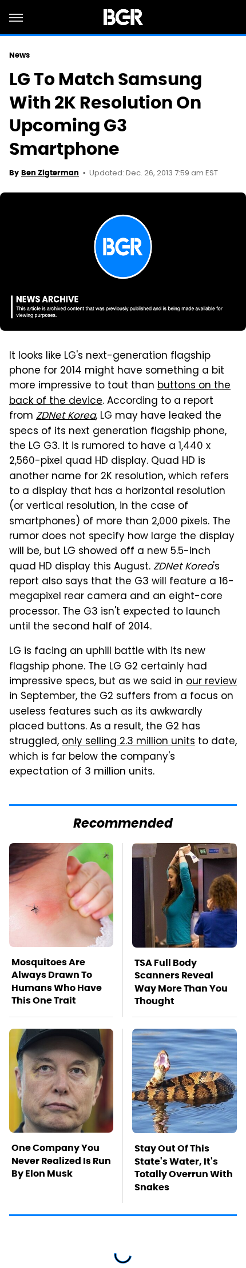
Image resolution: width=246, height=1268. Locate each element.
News (19, 55)
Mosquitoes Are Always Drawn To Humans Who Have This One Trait (56, 981)
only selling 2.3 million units (128, 742)
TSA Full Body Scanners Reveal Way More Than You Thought (181, 982)
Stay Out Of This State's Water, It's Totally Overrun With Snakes (183, 1167)
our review (211, 682)
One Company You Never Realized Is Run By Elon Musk (61, 1160)
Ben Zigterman (50, 173)
